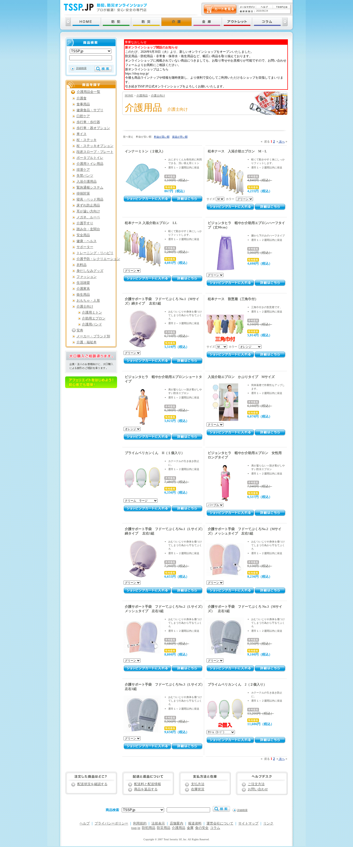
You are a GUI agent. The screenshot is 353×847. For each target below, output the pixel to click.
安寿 (79, 330)
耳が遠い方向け (88, 211)
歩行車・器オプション (93, 128)
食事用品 (83, 104)
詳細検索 (81, 68)
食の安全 (202, 828)
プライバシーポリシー (111, 823)
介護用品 (142, 95)
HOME (129, 95)
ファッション (86, 277)
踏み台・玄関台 (88, 229)
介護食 (81, 98)
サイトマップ (248, 823)
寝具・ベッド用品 (89, 199)
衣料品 (81, 265)
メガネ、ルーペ (88, 217)
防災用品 (163, 828)
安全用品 (83, 235)
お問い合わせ (258, 789)
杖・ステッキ (86, 140)
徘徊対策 (83, 193)
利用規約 (140, 823)
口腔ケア (83, 116)
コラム (215, 828)
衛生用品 (83, 294)
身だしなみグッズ (89, 271)
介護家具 (83, 289)
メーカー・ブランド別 (93, 336)
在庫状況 (197, 789)
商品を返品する (146, 789)
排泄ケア (83, 170)
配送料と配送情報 (147, 784)
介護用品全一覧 (88, 92)
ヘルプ (85, 823)
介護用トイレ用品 (89, 164)
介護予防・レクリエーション (98, 259)
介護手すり (84, 223)
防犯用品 (148, 828)
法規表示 (158, 823)
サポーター (84, 247)
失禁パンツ (84, 175)
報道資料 (195, 823)
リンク (268, 823)
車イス (81, 134)
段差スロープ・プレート (94, 152)
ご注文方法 (256, 784)
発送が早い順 (180, 136)
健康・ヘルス (86, 241)
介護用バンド (92, 324)
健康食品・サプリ (89, 110)
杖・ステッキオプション (94, 146)
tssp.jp (135, 828)
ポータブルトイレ (89, 158)
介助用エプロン (93, 318)
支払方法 (197, 784)
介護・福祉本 (86, 342)
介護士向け (158, 95)
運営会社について (219, 823)
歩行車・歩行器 (88, 122)
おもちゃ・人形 (88, 300)
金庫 (190, 828)
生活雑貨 (83, 283)
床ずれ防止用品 (88, 205)
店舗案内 (176, 823)
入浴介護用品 (86, 181)
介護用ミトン (92, 312)
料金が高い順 (162, 136)
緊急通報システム (89, 187)
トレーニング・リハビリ (94, 253)
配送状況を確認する (92, 784)
